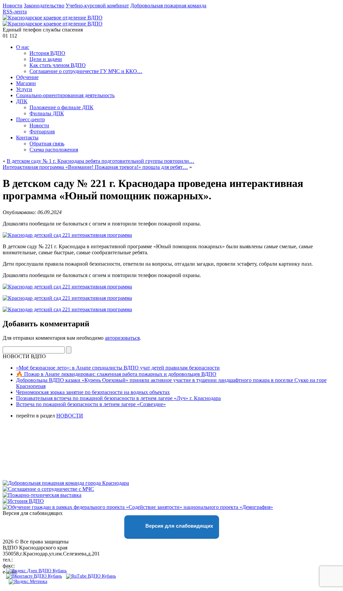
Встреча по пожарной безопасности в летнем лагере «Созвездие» (91, 404)
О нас (22, 47)
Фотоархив (42, 131)
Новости (12, 5)
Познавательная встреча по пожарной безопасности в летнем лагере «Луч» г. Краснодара (118, 398)
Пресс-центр (30, 119)
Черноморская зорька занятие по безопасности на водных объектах (93, 392)
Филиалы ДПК (46, 113)
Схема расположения (53, 149)
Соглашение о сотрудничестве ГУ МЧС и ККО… (85, 71)
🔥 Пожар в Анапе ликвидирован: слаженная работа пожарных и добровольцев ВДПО (116, 374)
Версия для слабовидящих (178, 526)
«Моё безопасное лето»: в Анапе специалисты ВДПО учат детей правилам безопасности (118, 368)
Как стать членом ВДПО (57, 65)
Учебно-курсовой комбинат (97, 5)
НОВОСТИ (69, 415)
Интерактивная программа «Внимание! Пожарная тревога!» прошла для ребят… (95, 167)
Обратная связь (46, 143)
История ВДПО (47, 53)
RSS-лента (15, 11)
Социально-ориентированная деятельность (65, 95)
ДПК (21, 101)
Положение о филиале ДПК (61, 107)
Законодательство (44, 5)
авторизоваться (122, 338)
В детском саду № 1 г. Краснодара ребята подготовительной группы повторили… (100, 161)
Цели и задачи (45, 59)
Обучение (27, 77)
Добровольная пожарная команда (168, 5)
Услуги (24, 89)
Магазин (26, 83)
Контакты (27, 137)
